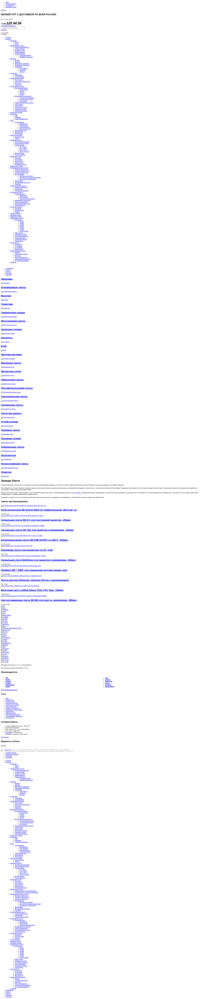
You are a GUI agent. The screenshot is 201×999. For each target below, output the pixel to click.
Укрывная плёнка (16, 217)
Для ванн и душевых (26, 176)
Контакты (9, 275)
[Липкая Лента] (100, 10)
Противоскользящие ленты (19, 168)
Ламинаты (18, 85)
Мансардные (19, 163)
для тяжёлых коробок (13, 714)
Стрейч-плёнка (15, 213)
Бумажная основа (21, 234)
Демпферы (18, 67)
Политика (9, 756)
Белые (22, 94)
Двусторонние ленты (17, 86)
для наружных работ (26, 99)
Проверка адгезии (21, 239)
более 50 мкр (24, 231)
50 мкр (22, 230)
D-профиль (18, 247)
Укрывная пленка (11, 438)
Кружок (17, 60)
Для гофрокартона (21, 257)
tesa (106, 678)
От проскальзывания (22, 260)
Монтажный (19, 132)
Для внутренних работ (22, 142)
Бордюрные (19, 189)
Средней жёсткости (21, 254)
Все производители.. (9, 690)
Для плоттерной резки (22, 81)
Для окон (18, 158)
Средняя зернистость (22, 171)
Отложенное (10, 5)
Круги (16, 44)
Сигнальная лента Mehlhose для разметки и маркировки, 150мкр (38, 560)
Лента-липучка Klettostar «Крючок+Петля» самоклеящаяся (35, 580)
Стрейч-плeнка (9, 421)
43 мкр (22, 225)
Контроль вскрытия (21, 236)
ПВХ (16, 116)
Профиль (18, 184)
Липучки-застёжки (16, 135)
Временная (23, 195)
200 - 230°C (23, 150)
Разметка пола (20, 194)
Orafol (8, 680)
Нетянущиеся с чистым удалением (26, 892)
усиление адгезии (11, 703)
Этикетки (13, 262)
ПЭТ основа (19, 104)
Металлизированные (22, 47)
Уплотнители (14, 243)
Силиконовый (19, 76)
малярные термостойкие (14, 710)
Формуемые (19, 181)
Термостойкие (19, 145)
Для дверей (19, 160)
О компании (9, 268)
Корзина (4, 30)
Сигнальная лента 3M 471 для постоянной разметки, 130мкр (36, 520)
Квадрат (17, 62)
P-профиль (18, 246)
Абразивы (13, 41)
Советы (8, 270)
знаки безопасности (12, 708)
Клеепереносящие (21, 111)
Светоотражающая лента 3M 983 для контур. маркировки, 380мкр (39, 600)
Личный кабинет (11, 4)
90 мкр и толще (20, 50)
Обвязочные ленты (16, 166)
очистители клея (11, 706)
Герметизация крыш (21, 190)
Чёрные (22, 93)
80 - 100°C (23, 147)
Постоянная (24, 197)
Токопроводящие (25, 55)
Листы (17, 42)
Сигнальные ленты (16, 192)
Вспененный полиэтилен (23, 96)
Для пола (18, 83)
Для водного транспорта (28, 179)
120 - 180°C (23, 148)
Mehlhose (108, 681)
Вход (7, 2)
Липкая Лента (8, 749)
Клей (11, 120)
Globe (8, 686)
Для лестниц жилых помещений (30, 177)
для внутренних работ (27, 98)
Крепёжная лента (21, 164)
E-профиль (18, 244)
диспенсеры (10, 711)
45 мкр (22, 226)
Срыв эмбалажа (20, 238)
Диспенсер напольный (27, 199)
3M (7, 678)
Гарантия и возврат (12, 754)
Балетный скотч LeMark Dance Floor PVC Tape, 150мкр (32, 590)
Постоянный (24, 125)
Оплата (8, 271)
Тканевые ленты (15, 215)
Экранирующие (20, 54)
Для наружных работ (22, 143)
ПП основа (18, 220)
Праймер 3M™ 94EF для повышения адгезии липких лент (34, 570)
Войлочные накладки (22, 63)
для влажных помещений (14, 716)
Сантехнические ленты (18, 186)
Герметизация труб (21, 187)
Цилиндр (22, 70)
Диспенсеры (19, 241)
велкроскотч (10, 700)
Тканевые (18, 117)
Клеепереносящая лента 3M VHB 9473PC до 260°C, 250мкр (34, 540)
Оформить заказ (11, 7)
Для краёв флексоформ (22, 259)
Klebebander (10, 685)
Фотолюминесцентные (22, 182)
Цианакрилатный (20, 130)
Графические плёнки (17, 78)
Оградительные (20, 205)
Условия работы (11, 753)
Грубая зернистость (21, 173)
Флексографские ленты (18, 251)
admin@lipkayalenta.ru (8, 26)
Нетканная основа (21, 107)
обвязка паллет (11, 713)
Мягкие (17, 252)
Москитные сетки (16, 156)
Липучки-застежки (11, 354)
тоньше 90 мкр (20, 49)
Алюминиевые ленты (17, 46)
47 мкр (22, 228)
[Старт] (2, 28)
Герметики (13, 73)
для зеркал (23, 101)
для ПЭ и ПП (10, 718)
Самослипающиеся (21, 119)
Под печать (18, 80)
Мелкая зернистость (21, 169)
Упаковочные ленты (16, 218)
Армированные (20, 52)
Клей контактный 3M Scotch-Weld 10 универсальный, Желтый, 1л (39, 510)
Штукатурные (19, 153)
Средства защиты (16, 207)
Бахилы (17, 212)
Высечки (13, 59)
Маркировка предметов (22, 200)
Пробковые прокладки (22, 65)
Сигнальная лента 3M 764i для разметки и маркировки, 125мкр (37, 530)
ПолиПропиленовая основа (24, 103)
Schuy (107, 683)
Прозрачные (24, 90)
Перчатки (18, 208)
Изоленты (13, 114)
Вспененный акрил (21, 88)
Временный (23, 124)
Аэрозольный (19, 122)
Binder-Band (109, 686)
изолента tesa (10, 701)
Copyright (9, 757)
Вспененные (19, 249)
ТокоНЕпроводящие (26, 57)
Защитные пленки (16, 112)
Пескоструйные (20, 155)
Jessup (107, 680)
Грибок (17, 138)
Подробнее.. (5, 737)
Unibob (8, 681)
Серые (22, 91)
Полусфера (23, 68)
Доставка (9, 273)
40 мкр (22, 223)
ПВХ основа (19, 106)
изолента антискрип (12, 705)
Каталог (8, 39)
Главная (8, 37)
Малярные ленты (16, 140)
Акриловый (18, 75)
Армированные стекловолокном (25, 891)
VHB (7, 698)
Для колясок (19, 161)
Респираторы (19, 210)
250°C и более (24, 151)
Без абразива (19, 174)
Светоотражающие (21, 202)
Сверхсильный (24, 127)
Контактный (19, 133)
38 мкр (22, 221)
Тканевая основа (20, 109)
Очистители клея (25, 129)
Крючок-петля (19, 137)
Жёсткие (18, 256)
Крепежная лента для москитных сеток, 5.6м (27, 550)
